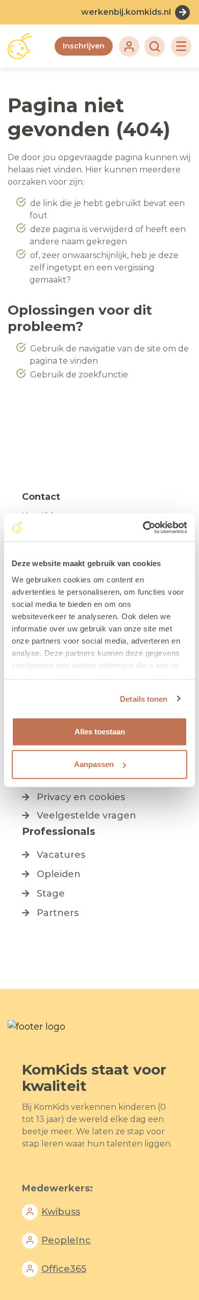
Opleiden (59, 874)
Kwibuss (60, 1211)
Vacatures (61, 854)
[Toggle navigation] (181, 46)
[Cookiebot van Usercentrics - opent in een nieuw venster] (143, 527)
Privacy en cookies (81, 797)
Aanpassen (94, 764)
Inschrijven (84, 45)
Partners (58, 913)
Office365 (63, 1268)
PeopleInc (66, 1240)
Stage (51, 893)
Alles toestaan (99, 731)
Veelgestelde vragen (86, 815)
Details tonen (143, 698)
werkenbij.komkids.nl (126, 12)
